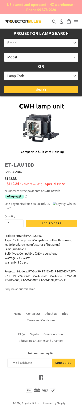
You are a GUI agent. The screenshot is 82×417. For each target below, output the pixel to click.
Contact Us (33, 313)
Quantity (10, 216)
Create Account (54, 334)
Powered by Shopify (54, 403)
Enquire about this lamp (20, 289)
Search (41, 89)
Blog (65, 313)
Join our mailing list (41, 353)
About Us (51, 313)
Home (17, 313)
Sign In (34, 334)
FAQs (21, 334)
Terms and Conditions (41, 320)
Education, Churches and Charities (41, 340)
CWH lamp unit (22, 240)
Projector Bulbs (30, 403)
